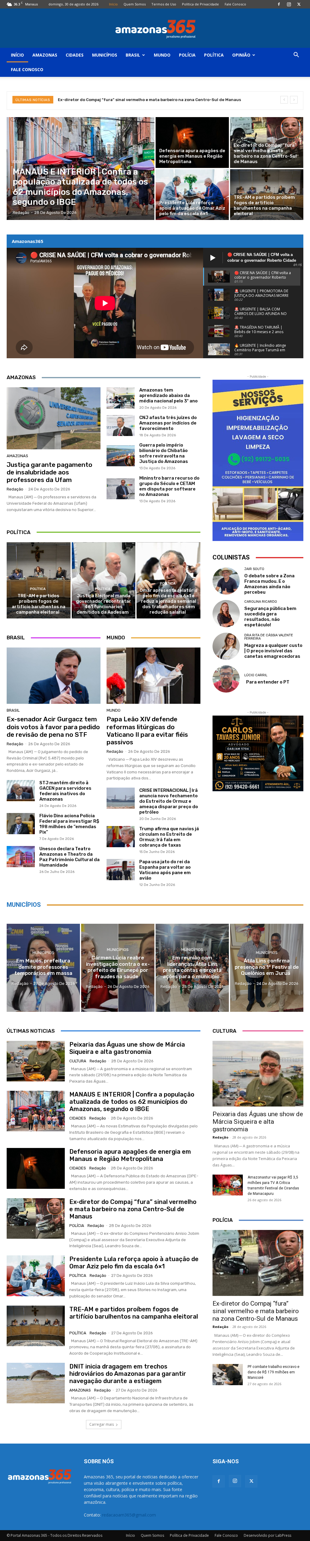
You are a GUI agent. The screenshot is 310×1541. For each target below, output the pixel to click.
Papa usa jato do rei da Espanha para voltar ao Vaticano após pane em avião (165, 870)
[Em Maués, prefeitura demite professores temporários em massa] (43, 967)
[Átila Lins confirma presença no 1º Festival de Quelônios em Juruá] (266, 967)
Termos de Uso (163, 4)
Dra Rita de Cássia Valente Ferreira (268, 637)
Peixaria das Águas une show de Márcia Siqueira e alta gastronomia (127, 1048)
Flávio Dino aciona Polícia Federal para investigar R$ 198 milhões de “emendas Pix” (69, 824)
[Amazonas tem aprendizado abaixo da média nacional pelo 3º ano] (121, 398)
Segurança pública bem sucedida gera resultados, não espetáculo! (270, 617)
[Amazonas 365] (155, 29)
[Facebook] (278, 4)
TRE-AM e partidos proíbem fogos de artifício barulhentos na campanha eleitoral (38, 604)
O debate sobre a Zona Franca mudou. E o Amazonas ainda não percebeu (269, 584)
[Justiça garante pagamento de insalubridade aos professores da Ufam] (54, 418)
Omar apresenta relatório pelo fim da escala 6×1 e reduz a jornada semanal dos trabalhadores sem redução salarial (168, 601)
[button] (296, 55)
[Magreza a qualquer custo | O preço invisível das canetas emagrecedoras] (226, 646)
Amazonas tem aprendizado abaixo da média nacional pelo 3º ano (168, 395)
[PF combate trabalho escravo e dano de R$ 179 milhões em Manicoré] (228, 1374)
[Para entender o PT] (226, 679)
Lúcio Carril (255, 675)
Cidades (75, 55)
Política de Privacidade (200, 4)
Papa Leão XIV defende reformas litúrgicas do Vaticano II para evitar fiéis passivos (147, 730)
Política (214, 55)
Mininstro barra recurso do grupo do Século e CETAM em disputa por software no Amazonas (169, 486)
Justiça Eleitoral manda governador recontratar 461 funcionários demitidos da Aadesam (103, 604)
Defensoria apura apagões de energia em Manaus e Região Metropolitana (130, 1155)
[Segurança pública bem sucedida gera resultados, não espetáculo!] (226, 613)
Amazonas (44, 55)
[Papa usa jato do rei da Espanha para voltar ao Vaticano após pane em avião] (121, 869)
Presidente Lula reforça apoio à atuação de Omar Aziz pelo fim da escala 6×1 (134, 99)
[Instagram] (288, 4)
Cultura (77, 1061)
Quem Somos (135, 4)
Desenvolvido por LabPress (267, 1535)
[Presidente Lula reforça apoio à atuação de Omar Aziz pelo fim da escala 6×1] (192, 194)
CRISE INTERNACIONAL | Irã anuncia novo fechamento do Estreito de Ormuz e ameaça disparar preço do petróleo (168, 801)
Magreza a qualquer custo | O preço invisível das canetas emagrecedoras (273, 651)
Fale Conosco (235, 4)
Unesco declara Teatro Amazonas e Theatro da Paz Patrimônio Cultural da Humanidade (69, 857)
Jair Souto (254, 569)
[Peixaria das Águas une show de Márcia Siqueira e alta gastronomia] (36, 1061)
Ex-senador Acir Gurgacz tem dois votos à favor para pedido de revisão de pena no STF (53, 726)
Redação (15, 489)
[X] (298, 4)
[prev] (284, 99)
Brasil (133, 55)
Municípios (104, 55)
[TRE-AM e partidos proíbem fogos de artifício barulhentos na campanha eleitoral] (266, 194)
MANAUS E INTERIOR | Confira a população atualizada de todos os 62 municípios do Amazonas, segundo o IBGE (131, 1102)
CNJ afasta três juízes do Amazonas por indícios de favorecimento (168, 423)
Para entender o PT (266, 682)
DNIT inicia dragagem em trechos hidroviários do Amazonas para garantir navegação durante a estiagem (127, 1374)
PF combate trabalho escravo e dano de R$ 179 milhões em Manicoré (273, 1372)
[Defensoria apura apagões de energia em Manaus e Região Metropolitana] (192, 142)
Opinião (241, 55)
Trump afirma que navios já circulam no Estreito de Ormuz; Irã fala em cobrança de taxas (169, 837)
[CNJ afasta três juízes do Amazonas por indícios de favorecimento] (121, 425)
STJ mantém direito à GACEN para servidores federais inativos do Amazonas (65, 791)
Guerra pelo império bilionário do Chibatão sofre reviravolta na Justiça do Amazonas (164, 453)
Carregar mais (101, 1424)
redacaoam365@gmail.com (129, 1515)
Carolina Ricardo (260, 601)
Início (113, 4)
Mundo (162, 55)
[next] (294, 99)
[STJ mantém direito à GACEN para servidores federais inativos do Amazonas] (21, 790)
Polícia (187, 55)
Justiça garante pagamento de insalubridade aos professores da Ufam (49, 472)
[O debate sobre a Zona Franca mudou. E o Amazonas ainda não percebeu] (226, 581)
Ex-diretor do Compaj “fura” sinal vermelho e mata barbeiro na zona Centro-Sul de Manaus (132, 1209)
